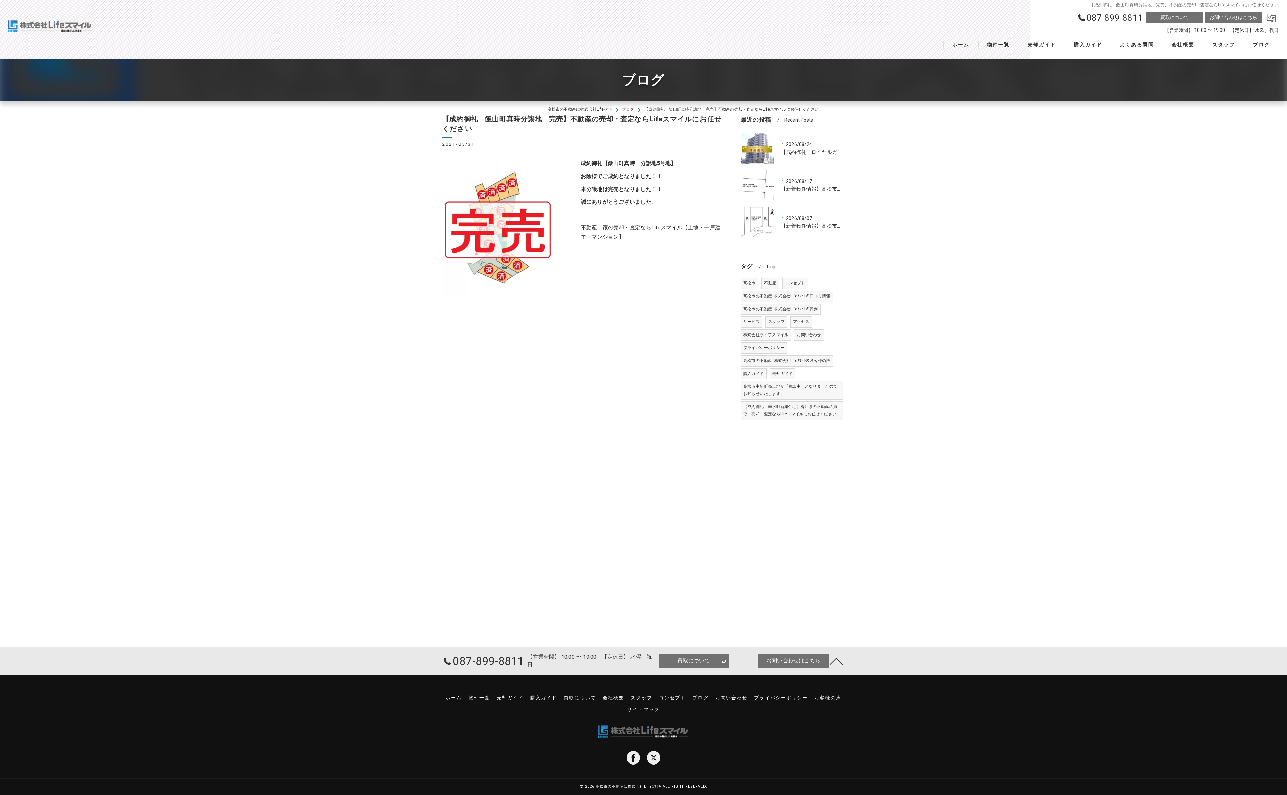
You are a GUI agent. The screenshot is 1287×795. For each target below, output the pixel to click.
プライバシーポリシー (763, 347)
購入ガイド (753, 373)
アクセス (801, 321)
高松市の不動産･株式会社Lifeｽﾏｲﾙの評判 (780, 309)
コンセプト (795, 283)
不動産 (770, 283)
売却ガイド (782, 373)
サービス (751, 321)
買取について (1174, 17)
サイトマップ (643, 709)
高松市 (749, 283)
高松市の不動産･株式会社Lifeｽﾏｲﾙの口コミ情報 (786, 296)
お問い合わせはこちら (1233, 17)
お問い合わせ (809, 334)
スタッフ (776, 321)
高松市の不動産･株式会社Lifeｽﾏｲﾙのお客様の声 (786, 360)
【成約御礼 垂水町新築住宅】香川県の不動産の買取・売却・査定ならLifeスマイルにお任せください (790, 410)
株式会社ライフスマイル (765, 334)
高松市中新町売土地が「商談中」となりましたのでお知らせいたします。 (790, 390)
